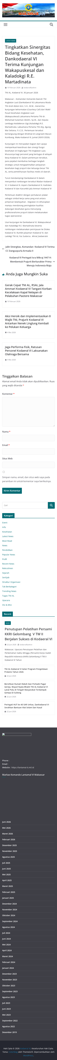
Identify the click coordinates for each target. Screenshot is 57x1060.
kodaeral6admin (30, 87)
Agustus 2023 (8, 997)
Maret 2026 (7, 833)
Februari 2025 (8, 892)
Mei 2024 (6, 944)
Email (6, 445)
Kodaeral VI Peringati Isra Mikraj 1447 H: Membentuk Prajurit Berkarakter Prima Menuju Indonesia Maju (30, 261)
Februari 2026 (8, 839)
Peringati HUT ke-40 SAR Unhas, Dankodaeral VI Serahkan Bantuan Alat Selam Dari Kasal (26, 706)
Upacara (6, 600)
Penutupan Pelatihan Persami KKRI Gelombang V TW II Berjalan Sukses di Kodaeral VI (28, 634)
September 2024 (10, 921)
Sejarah (5, 573)
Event (4, 522)
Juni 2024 (6, 938)
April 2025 (7, 880)
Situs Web (7, 458)
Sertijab (5, 577)
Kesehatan (7, 531)
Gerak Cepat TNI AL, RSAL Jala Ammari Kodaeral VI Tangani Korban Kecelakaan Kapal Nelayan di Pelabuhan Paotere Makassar (28, 290)
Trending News (9, 591)
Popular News (8, 554)
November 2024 (9, 909)
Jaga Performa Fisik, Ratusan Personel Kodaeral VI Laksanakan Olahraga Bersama (26, 350)
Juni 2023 (6, 1009)
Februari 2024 (8, 962)
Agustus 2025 (8, 857)
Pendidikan (7, 550)
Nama (6, 431)
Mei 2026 (6, 828)
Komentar (8, 393)
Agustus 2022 (8, 1026)
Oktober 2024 (8, 915)
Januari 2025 (8, 898)
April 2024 (7, 950)
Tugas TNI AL (8, 595)
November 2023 (9, 979)
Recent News (8, 563)
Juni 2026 (6, 822)
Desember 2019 (9, 1032)
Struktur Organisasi (11, 582)
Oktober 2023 (8, 985)
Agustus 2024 (8, 927)
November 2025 (9, 851)
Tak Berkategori (9, 586)
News (4, 545)
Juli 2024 (6, 933)
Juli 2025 (6, 863)
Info (4, 527)
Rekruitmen (7, 568)
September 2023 (10, 991)
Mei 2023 (6, 1014)
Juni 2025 (6, 868)
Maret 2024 (7, 956)
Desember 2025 (9, 845)
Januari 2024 (8, 968)
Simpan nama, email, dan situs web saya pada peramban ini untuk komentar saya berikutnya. (26, 479)
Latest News (10, 41)
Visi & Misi (7, 605)
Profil (4, 559)
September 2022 (10, 1020)
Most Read (7, 541)
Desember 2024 (9, 903)
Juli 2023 (6, 1003)
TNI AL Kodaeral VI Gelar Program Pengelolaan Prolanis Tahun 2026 (26, 670)
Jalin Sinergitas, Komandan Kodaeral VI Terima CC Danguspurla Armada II (30, 248)
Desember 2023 (9, 973)
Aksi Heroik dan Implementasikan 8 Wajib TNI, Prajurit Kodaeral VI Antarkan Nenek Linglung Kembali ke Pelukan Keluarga (28, 321)
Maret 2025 (7, 886)
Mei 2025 (6, 874)
